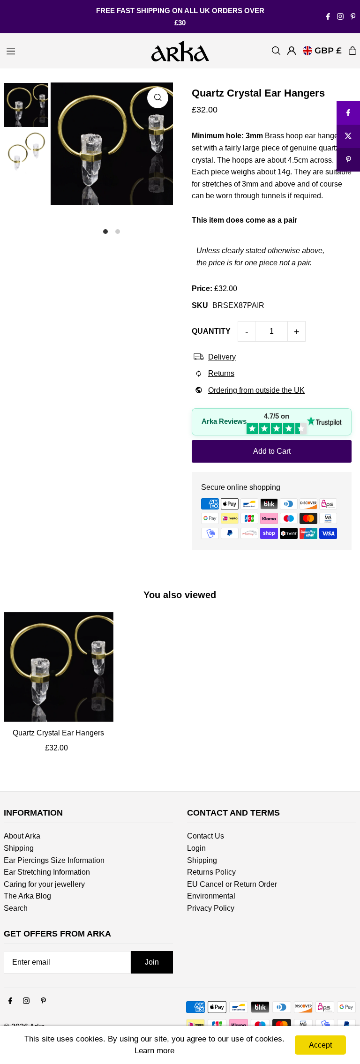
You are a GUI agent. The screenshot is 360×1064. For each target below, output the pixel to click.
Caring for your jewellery (44, 884)
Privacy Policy (210, 908)
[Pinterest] (353, 17)
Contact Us (205, 836)
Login (196, 848)
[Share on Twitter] (348, 136)
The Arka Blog (27, 896)
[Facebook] (328, 17)
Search (16, 908)
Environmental (211, 896)
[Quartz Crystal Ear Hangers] (58, 667)
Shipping (19, 848)
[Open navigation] (73, 50)
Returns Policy (211, 872)
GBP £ (328, 50)
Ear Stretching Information (47, 872)
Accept (320, 1045)
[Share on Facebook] (348, 113)
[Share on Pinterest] (348, 160)
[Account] (291, 50)
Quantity (211, 331)
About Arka (22, 836)
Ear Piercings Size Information (54, 860)
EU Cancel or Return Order (232, 884)
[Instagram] (340, 17)
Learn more (154, 1050)
